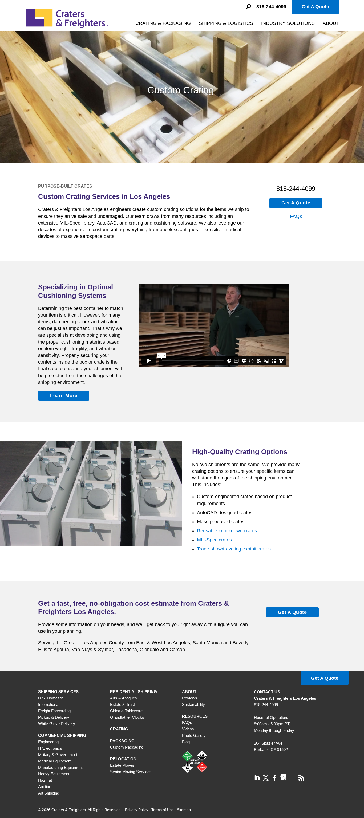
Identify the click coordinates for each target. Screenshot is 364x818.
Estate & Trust (122, 704)
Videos (188, 729)
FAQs (296, 216)
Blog (186, 742)
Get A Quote (315, 6)
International (48, 704)
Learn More (63, 395)
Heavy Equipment (53, 774)
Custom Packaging (126, 747)
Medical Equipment (54, 761)
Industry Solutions (288, 23)
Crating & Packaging (163, 23)
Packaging (122, 740)
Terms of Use (162, 810)
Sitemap (184, 810)
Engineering (48, 742)
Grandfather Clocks (127, 717)
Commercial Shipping (62, 735)
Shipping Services (58, 691)
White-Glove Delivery (56, 723)
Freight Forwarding (54, 711)
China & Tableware (126, 711)
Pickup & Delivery (53, 717)
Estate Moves (122, 765)
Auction (44, 786)
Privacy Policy (136, 810)
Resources (195, 716)
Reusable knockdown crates (227, 530)
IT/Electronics (50, 748)
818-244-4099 (271, 6)
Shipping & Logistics (226, 23)
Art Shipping (48, 793)
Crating (119, 729)
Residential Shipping (133, 691)
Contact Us (267, 692)
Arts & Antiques (123, 698)
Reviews (189, 698)
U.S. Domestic (51, 698)
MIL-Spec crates (214, 539)
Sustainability (193, 704)
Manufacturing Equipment (60, 767)
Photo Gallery (194, 735)
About (331, 23)
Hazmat (45, 780)
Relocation (123, 759)
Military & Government (57, 754)
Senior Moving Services (131, 771)
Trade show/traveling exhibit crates (234, 549)
